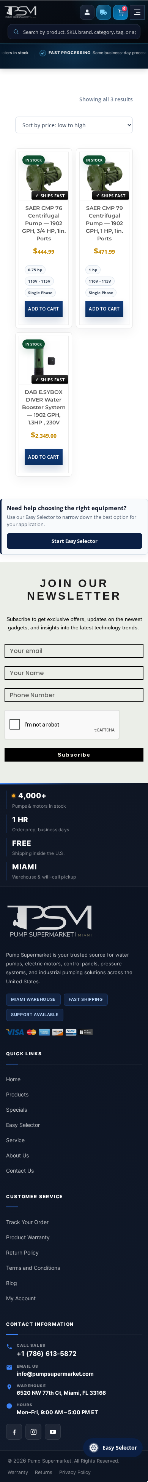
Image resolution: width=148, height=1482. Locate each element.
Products (17, 1094)
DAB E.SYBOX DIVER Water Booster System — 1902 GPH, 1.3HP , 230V (44, 407)
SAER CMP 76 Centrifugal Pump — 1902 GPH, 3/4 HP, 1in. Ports (44, 223)
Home (13, 1079)
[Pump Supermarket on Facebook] (14, 1432)
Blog (11, 1283)
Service (15, 1140)
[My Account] (87, 12)
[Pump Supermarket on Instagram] (33, 1432)
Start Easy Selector (75, 541)
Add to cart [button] (43, 309)
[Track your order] (103, 12)
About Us (17, 1155)
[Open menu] (137, 12)
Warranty (18, 1472)
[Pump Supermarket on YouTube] (53, 1432)
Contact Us (20, 1170)
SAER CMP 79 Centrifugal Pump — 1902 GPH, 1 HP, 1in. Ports (104, 223)
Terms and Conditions (33, 1267)
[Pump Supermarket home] (74, 922)
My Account (21, 1298)
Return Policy (22, 1252)
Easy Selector (23, 1125)
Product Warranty (28, 1237)
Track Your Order (27, 1222)
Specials (16, 1109)
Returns (43, 1472)
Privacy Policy (75, 1472)
